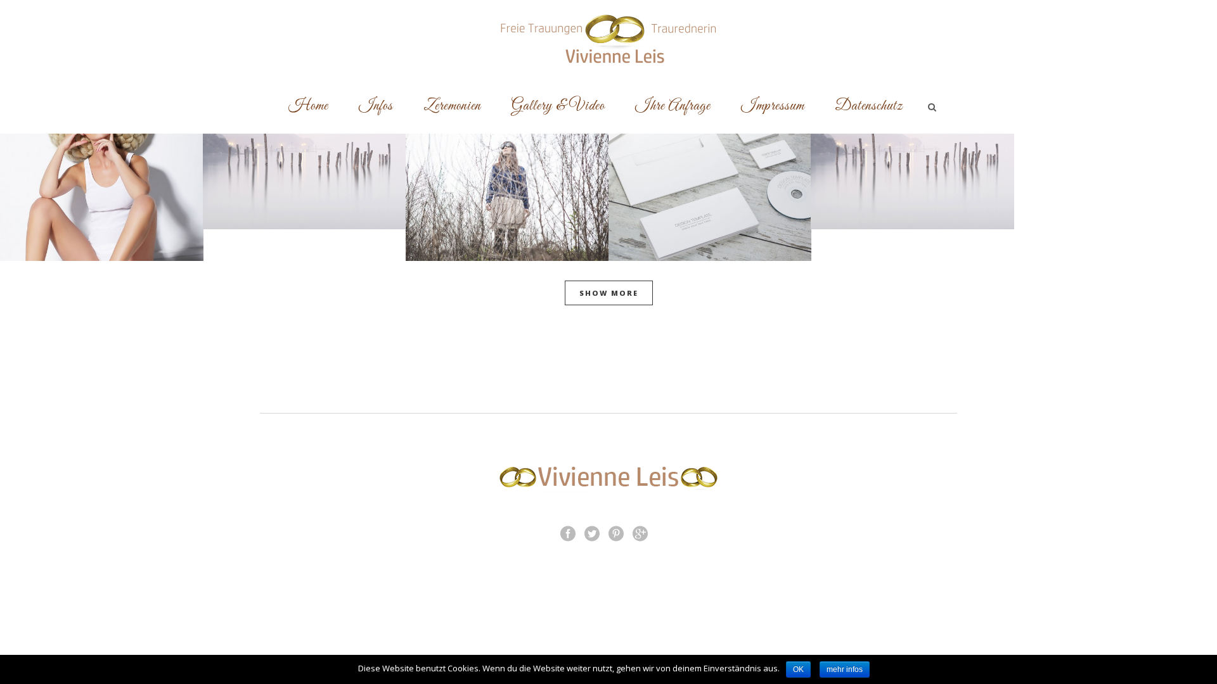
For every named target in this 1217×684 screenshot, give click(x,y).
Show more (608, 293)
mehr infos (845, 669)
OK (798, 669)
